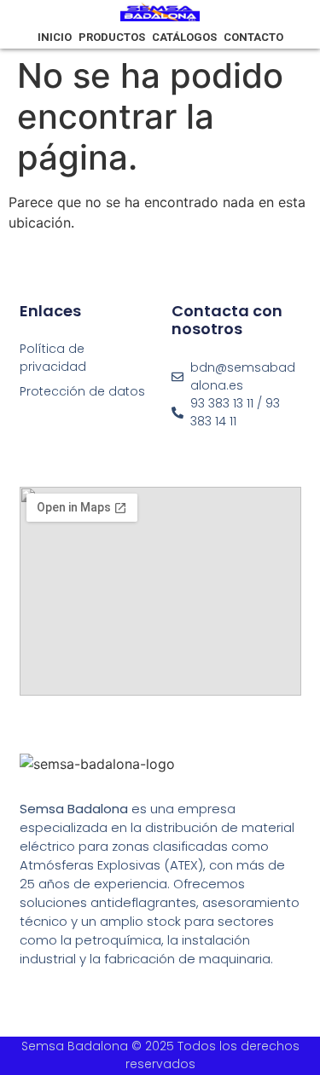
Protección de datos (82, 391)
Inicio (55, 37)
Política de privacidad (53, 357)
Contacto (253, 37)
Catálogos (184, 37)
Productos (112, 37)
